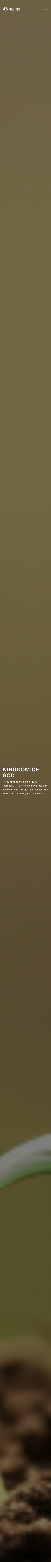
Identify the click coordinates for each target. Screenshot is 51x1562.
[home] (12, 9)
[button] (45, 9)
